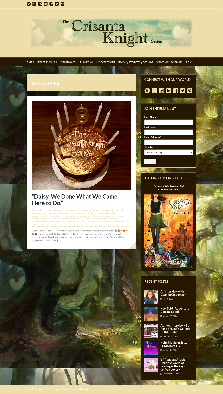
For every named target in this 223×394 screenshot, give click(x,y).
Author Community (64, 210)
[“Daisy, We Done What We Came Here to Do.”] (81, 145)
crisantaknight (80, 216)
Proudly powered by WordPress (43, 389)
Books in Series (47, 61)
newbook (51, 221)
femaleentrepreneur (66, 218)
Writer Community (100, 210)
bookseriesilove (55, 216)
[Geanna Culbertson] (111, 32)
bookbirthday (58, 213)
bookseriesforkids (40, 216)
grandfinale (104, 218)
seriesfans (85, 221)
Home (30, 61)
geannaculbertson (90, 218)
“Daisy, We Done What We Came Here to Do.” (74, 199)
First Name (150, 117)
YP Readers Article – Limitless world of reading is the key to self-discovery (173, 364)
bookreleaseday (83, 213)
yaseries (106, 221)
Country (148, 147)
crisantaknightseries (96, 216)
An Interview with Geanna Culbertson (173, 293)
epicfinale (110, 216)
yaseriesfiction (117, 221)
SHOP (189, 61)
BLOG (122, 61)
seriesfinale (96, 221)
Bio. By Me (86, 61)
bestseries (47, 213)
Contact (148, 61)
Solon (72, 389)
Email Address (152, 137)
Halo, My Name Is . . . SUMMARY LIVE (173, 344)
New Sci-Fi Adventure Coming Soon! (174, 310)
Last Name (150, 127)
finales (79, 218)
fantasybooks (37, 218)
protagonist (75, 221)
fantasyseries (50, 218)
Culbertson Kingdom (169, 61)
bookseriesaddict (109, 213)
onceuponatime (62, 221)
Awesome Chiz (105, 61)
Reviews (134, 61)
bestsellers (37, 213)
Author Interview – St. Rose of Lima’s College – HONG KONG (176, 329)
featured (77, 210)
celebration (68, 216)
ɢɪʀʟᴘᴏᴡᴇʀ (114, 218)
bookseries (96, 213)
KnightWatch (68, 61)
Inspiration (86, 210)
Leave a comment (40, 224)
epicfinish (119, 216)
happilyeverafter (39, 221)
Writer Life (114, 210)
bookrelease (70, 213)
